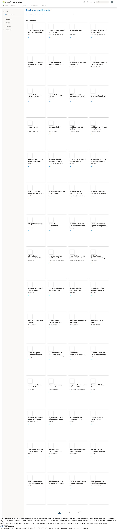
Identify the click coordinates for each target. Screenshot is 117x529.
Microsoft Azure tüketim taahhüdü (76, 518)
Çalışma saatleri (31, 518)
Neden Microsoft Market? (6, 518)
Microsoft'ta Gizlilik (97, 523)
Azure (23, 523)
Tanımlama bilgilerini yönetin (80, 528)
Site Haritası (16, 528)
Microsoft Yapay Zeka (5, 523)
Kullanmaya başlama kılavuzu (43, 518)
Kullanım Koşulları (46, 528)
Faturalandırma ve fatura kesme (93, 518)
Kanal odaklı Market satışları (90, 520)
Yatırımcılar (106, 523)
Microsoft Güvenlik (16, 523)
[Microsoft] (7, 2)
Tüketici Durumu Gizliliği (6, 528)
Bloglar (16, 518)
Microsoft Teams (68, 523)
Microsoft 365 (36, 523)
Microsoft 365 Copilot (57, 523)
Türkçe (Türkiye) (4, 525)
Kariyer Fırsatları (77, 523)
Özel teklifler (63, 518)
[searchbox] (14, 15)
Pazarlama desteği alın (6, 520)
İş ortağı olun (105, 518)
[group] (28, 37)
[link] (36, 38)
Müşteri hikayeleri (22, 518)
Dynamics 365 (28, 523)
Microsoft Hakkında (87, 523)
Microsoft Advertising (46, 523)
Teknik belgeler (56, 518)
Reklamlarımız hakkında (66, 528)
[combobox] (50, 14)
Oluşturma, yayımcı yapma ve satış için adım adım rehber (36, 520)
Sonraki (78, 512)
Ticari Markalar (55, 528)
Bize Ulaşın (23, 528)
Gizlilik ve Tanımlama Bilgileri (34, 528)
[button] (27, 15)
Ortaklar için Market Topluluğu (74, 520)
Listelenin (111, 518)
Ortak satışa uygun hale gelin (58, 520)
